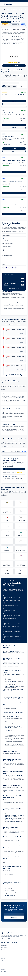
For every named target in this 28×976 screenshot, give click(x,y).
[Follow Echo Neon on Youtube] (12, 267)
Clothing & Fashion (4, 945)
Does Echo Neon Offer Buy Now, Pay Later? (11, 616)
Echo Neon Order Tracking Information (11, 626)
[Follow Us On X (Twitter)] (4, 939)
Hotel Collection (20, 397)
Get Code (14, 124)
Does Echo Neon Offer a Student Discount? (11, 595)
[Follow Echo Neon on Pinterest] (15, 267)
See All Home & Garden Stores (9, 498)
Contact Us (3, 969)
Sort (21, 86)
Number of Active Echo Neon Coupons (10, 603)
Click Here (12, 895)
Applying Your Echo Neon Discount (10, 608)
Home (2, 9)
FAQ (23, 25)
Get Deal (14, 101)
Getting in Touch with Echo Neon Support (11, 639)
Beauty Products (4, 949)
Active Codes (6, 22)
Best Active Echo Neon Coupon (9, 618)
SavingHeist (7, 4)
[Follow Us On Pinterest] (9, 939)
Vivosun (7, 399)
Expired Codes (14, 25)
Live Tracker (16, 22)
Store (7, 9)
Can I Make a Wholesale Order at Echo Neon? (12, 634)
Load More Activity (13, 374)
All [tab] (4, 86)
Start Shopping (14, 65)
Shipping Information (7, 244)
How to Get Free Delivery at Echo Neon (10, 606)
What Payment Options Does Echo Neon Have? (12, 637)
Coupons (3, 958)
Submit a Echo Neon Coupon (9, 611)
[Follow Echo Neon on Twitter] (6, 267)
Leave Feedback (14, 468)
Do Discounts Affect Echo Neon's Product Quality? (12, 613)
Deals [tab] (14, 86)
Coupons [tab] (9, 86)
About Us (3, 973)
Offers (2, 960)
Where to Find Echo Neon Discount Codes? (11, 600)
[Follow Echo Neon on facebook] (3, 267)
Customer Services (6, 250)
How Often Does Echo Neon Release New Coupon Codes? (12, 621)
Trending (5, 25)
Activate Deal (14, 172)
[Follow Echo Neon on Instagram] (9, 267)
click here (17, 832)
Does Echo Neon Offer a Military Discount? (11, 598)
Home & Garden (14, 9)
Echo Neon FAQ (6, 241)
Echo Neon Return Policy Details (9, 629)
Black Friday (3, 962)
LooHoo (4, 399)
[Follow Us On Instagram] (7, 939)
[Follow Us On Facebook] (2, 939)
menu (25, 4)
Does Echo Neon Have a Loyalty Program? (11, 632)
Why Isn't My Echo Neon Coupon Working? (11, 624)
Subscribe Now (14, 917)
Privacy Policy (3, 971)
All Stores (3, 951)
